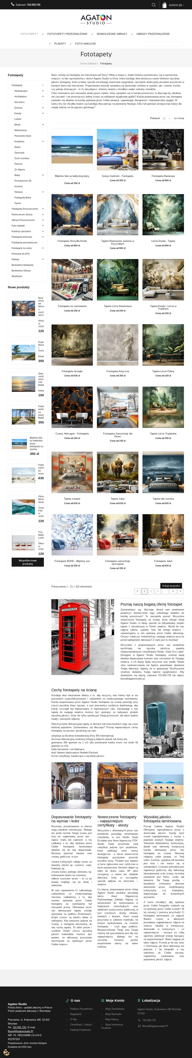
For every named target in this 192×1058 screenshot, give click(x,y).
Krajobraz (19, 141)
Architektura (20, 96)
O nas (73, 1019)
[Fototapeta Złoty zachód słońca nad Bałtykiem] (23, 384)
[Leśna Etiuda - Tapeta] (163, 215)
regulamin (76, 1014)
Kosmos (18, 186)
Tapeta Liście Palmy (163, 371)
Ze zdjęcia (19, 169)
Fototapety (29, 33)
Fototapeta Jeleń (163, 561)
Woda (17, 147)
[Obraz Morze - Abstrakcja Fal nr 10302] (23, 507)
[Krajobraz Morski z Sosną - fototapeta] (23, 352)
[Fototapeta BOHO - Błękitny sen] (72, 535)
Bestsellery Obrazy (21, 270)
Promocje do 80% (21, 254)
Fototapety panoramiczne (25, 242)
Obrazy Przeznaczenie (153, 33)
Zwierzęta (19, 152)
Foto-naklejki (85, 43)
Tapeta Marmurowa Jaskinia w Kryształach (117, 242)
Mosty (17, 124)
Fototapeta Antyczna (117, 371)
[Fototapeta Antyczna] (118, 345)
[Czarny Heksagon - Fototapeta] (72, 407)
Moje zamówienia (114, 1008)
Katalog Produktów (80, 1029)
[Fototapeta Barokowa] (163, 150)
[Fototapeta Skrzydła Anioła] (72, 215)
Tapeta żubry (118, 499)
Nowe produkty (19, 287)
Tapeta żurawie (72, 499)
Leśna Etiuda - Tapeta (163, 241)
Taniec (17, 203)
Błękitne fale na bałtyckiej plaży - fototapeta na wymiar (36, 444)
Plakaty (60, 43)
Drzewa (18, 108)
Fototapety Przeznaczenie (67, 33)
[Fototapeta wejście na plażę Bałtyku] (23, 417)
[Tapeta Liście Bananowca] (118, 280)
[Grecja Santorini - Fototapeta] (118, 150)
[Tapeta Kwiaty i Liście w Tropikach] (163, 280)
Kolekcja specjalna (21, 231)
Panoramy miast (22, 136)
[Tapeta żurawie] (72, 472)
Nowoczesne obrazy (112, 33)
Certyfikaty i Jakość (81, 1024)
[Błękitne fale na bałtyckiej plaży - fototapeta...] (72, 150)
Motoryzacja (20, 130)
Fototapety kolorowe (22, 237)
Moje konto (115, 1000)
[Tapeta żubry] (118, 472)
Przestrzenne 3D (23, 181)
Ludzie (17, 119)
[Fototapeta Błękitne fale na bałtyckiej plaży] (19, 444)
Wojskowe (17, 276)
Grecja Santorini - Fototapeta (117, 176)
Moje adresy (112, 1019)
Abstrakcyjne (21, 91)
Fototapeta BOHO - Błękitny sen (72, 561)
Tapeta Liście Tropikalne (163, 433)
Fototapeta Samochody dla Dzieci (117, 435)
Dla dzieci (19, 102)
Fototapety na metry (22, 248)
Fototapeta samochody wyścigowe (117, 562)
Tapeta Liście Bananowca (118, 306)
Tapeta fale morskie (163, 499)
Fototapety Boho (22, 197)
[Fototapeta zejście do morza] (23, 475)
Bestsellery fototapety (22, 265)
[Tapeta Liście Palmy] (163, 345)
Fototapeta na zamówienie (72, 306)
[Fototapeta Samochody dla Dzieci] (118, 407)
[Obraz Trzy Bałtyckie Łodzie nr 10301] (23, 542)
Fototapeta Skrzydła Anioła (72, 241)
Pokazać (155, 118)
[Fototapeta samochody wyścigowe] (118, 535)
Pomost (18, 164)
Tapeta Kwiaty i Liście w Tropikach (163, 307)
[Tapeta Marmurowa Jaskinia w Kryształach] (118, 215)
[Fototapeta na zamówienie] (72, 280)
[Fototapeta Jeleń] (163, 535)
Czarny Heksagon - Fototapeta (72, 433)
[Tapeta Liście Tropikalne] (163, 407)
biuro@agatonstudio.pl (20, 1031)
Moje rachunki (113, 1014)
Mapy (17, 175)
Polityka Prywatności (81, 1008)
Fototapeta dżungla (72, 371)
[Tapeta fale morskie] (163, 472)
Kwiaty (17, 113)
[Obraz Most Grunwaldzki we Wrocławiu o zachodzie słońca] (23, 308)
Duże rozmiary (21, 158)
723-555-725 (33, 4)
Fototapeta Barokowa (163, 176)
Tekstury (18, 192)
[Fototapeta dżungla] (72, 345)
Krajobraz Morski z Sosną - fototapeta (43, 349)
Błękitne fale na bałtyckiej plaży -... (72, 177)
